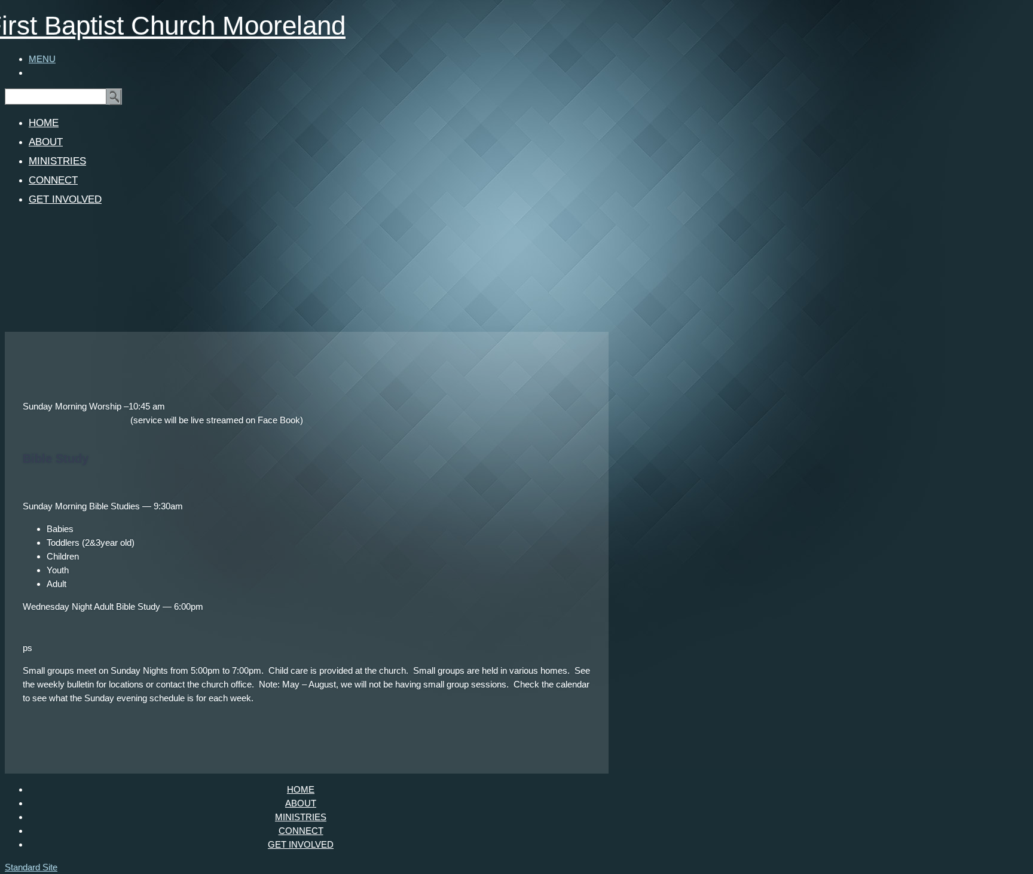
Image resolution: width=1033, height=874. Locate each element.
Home (44, 123)
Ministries (57, 161)
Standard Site (31, 867)
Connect (53, 180)
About (46, 142)
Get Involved (65, 199)
